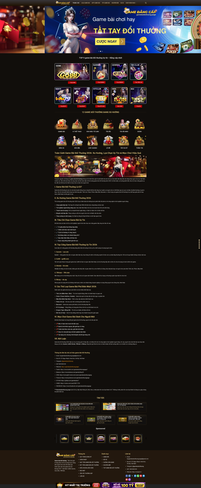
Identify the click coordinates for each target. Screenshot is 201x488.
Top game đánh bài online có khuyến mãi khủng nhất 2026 (81, 404)
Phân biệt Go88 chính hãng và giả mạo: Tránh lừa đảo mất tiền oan (135, 418)
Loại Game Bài (85, 3)
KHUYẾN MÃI (107, 465)
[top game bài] (199, 240)
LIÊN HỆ (82, 476)
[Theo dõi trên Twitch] (129, 479)
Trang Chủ (76, 3)
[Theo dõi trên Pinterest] (141, 476)
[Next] (195, 29)
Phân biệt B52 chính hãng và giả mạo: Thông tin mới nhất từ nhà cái (104, 418)
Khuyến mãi (115, 3)
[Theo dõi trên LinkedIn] (143, 476)
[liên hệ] (199, 248)
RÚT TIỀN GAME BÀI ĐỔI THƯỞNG (89, 465)
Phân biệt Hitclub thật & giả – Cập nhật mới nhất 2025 (72, 418)
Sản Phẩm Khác (130, 3)
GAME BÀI (106, 457)
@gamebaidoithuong (67, 361)
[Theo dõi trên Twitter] (135, 476)
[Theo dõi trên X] (132, 476)
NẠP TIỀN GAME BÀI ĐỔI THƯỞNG (89, 462)
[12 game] (199, 244)
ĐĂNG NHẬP (83, 459)
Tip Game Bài (106, 3)
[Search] (145, 3)
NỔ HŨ (105, 459)
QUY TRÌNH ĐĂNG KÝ (85, 457)
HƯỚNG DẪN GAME (108, 462)
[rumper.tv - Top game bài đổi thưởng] (62, 3)
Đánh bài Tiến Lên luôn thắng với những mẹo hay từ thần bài (129, 404)
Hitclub (56, 269)
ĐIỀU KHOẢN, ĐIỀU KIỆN (86, 468)
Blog (122, 3)
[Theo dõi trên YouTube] (126, 479)
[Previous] (6, 29)
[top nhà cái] (199, 242)
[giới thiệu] (199, 246)
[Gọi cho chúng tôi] (138, 476)
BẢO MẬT (82, 470)
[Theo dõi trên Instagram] (129, 476)
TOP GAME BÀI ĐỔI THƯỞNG (111, 468)
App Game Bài (96, 3)
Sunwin (56, 255)
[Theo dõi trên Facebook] (126, 476)
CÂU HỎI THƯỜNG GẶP (86, 473)
